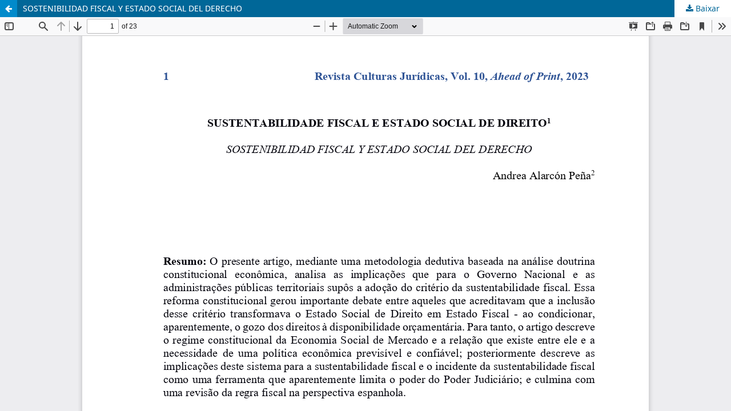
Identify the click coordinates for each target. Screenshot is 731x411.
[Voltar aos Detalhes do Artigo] (8, 8)
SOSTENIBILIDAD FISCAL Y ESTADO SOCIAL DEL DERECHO (132, 8)
